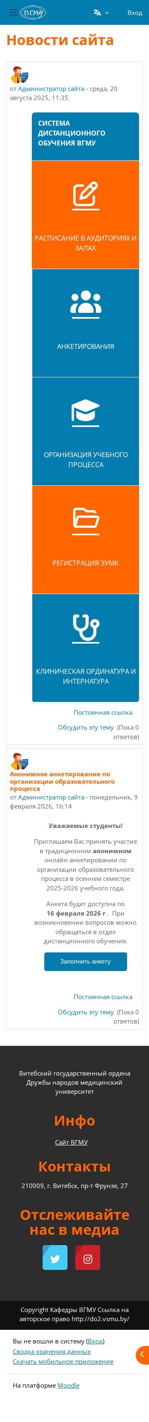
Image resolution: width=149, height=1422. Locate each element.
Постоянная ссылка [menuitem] (103, 712)
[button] (100, 12)
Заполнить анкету (85, 961)
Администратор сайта (51, 88)
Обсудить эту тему (86, 727)
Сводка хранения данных (52, 1351)
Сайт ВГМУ (71, 1142)
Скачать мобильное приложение (63, 1361)
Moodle (68, 1385)
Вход (134, 12)
